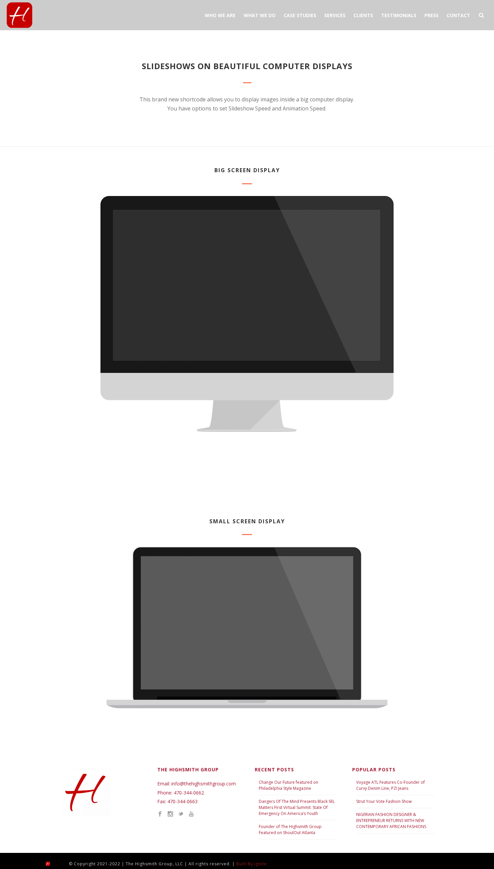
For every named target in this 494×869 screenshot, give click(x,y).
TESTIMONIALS (398, 15)
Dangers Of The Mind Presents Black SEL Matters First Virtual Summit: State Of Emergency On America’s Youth (297, 807)
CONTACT (458, 15)
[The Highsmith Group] (53, 863)
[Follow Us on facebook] (160, 814)
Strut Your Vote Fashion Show (384, 801)
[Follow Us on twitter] (180, 814)
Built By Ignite (251, 864)
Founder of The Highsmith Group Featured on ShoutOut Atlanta (290, 829)
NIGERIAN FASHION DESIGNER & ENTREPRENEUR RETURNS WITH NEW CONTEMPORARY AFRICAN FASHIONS (391, 820)
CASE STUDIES (300, 15)
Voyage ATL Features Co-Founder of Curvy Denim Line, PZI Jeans (390, 785)
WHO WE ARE (220, 15)
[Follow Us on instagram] (170, 814)
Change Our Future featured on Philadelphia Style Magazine (288, 785)
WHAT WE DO (260, 15)
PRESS (431, 15)
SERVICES (334, 15)
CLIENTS (363, 15)
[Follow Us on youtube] (191, 814)
